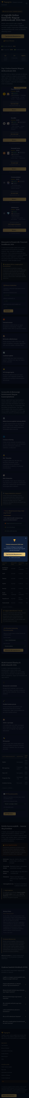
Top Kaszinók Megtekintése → (14, 554)
